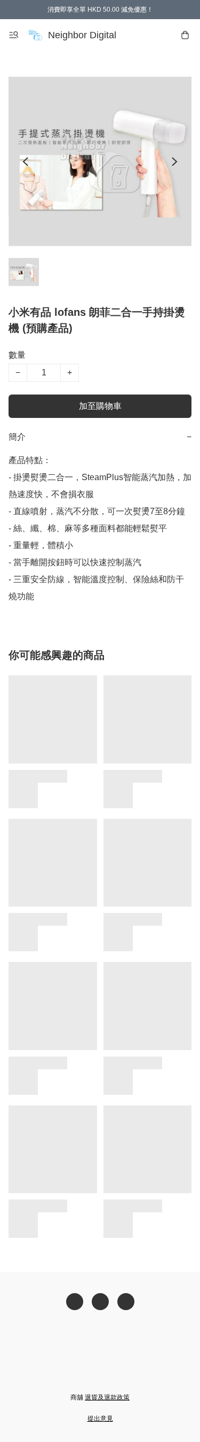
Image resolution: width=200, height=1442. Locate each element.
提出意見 (100, 1418)
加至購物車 (100, 405)
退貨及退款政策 (107, 1397)
